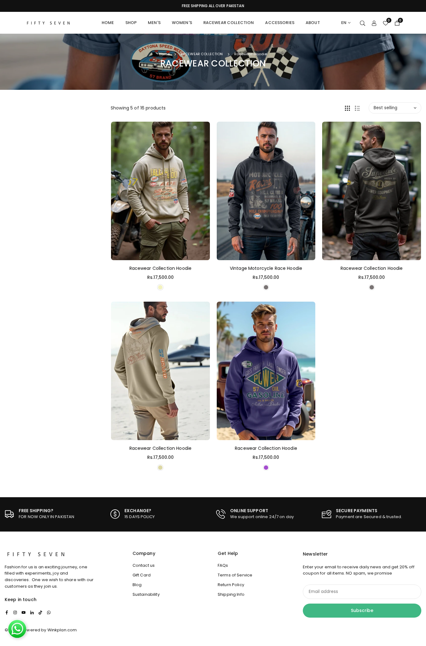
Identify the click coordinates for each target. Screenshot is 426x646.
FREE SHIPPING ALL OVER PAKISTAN (213, 6)
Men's (154, 23)
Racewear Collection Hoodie (160, 268)
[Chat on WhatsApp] (17, 628)
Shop (131, 23)
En (343, 23)
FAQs (223, 565)
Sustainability (146, 594)
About (313, 23)
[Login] (374, 22)
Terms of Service (235, 575)
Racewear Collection (228, 23)
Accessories (279, 23)
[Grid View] (347, 108)
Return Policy (231, 585)
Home (108, 23)
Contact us (144, 565)
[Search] (362, 22)
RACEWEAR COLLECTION (202, 53)
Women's (182, 23)
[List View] (357, 108)
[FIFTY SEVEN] (48, 22)
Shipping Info (231, 594)
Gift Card (142, 575)
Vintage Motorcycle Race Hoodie (266, 268)
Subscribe (362, 610)
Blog (137, 585)
